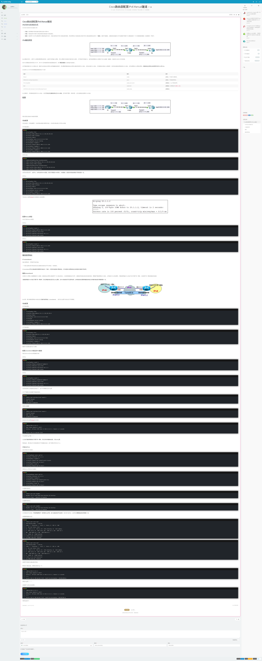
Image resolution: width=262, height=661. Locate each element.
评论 (22, 628)
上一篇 (23, 619)
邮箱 (95, 643)
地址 (169, 643)
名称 (22, 643)
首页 (24, 14)
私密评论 (235, 640)
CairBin (114, 9)
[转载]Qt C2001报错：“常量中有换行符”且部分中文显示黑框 (254, 35)
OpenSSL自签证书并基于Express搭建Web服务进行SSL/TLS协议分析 (254, 20)
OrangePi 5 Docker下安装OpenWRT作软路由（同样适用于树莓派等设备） (253, 27)
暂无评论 (135, 9)
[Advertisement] (252, 89)
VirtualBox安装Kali (251, 40)
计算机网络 (147, 9)
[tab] (245, 5)
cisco (252, 115)
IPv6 (249, 115)
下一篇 (237, 619)
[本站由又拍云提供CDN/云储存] (259, 658)
